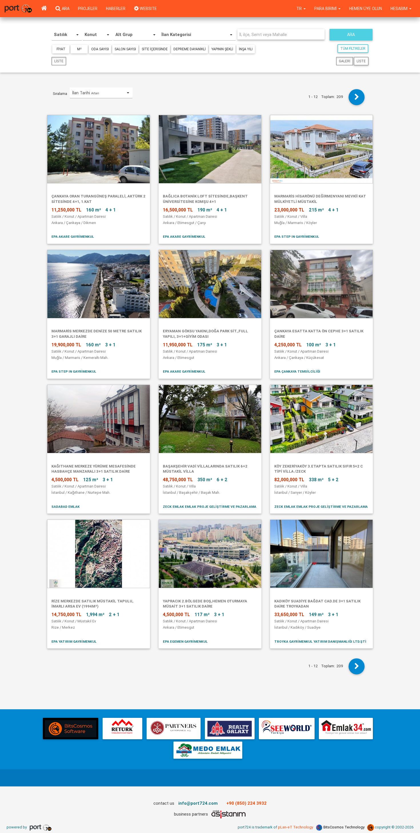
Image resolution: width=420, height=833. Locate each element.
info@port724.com (198, 803)
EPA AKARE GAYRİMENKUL (72, 236)
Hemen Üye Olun (365, 8)
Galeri (344, 61)
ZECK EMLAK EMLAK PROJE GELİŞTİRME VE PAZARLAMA (209, 506)
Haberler (115, 8)
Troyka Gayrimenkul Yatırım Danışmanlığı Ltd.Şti (320, 641)
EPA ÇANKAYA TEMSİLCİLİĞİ (297, 371)
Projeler (87, 8)
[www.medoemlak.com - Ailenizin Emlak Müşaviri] (207, 750)
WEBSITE (148, 8)
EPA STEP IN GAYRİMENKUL (296, 236)
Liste (58, 61)
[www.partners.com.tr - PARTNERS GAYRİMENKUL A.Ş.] (173, 728)
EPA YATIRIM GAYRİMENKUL (74, 641)
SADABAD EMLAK (65, 506)
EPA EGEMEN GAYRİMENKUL (185, 641)
